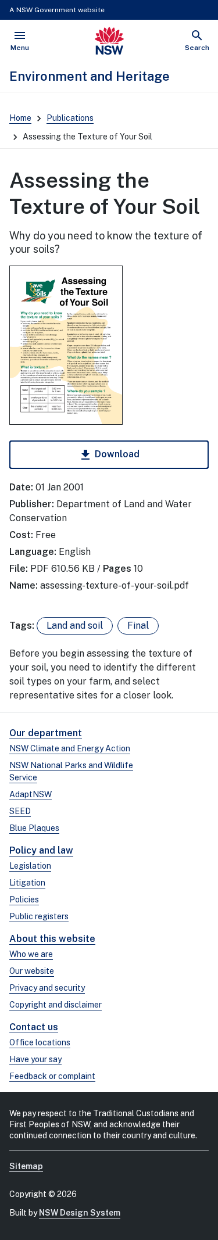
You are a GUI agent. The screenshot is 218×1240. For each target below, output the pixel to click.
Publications (70, 118)
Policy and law (41, 850)
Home (20, 118)
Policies (24, 899)
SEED (20, 811)
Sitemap (26, 1166)
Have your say (35, 1059)
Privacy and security (47, 987)
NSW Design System (79, 1212)
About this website (52, 938)
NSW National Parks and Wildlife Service (71, 771)
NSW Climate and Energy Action (69, 748)
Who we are (31, 954)
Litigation (27, 882)
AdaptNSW (30, 794)
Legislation (30, 865)
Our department (45, 733)
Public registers (39, 916)
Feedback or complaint (52, 1076)
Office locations (39, 1042)
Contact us (33, 1027)
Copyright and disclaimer (55, 1004)
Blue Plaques (34, 828)
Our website (31, 971)
